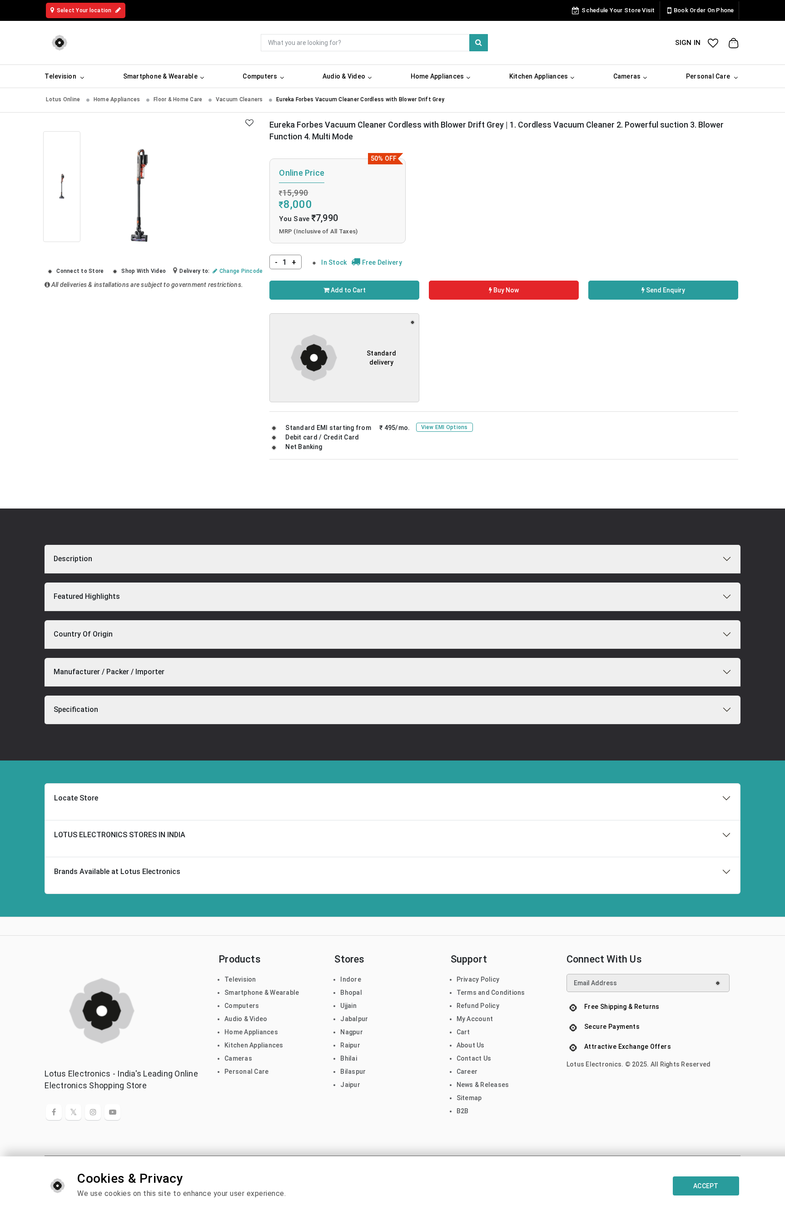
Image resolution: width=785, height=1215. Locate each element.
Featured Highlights (87, 596)
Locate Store (76, 798)
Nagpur (351, 1032)
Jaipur (350, 1084)
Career (467, 1071)
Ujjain (348, 1005)
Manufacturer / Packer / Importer (109, 671)
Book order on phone (704, 10)
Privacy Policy (478, 979)
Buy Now (505, 290)
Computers (241, 1005)
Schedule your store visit (618, 10)
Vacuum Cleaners (240, 99)
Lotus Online (63, 99)
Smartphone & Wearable (261, 992)
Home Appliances (118, 99)
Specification (76, 709)
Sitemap (469, 1097)
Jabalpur (354, 1018)
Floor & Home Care (179, 99)
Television (240, 979)
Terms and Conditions (491, 992)
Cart (463, 1032)
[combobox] (374, 42)
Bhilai (348, 1058)
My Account (475, 1018)
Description (73, 558)
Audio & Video (245, 1018)
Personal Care (246, 1071)
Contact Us (474, 1058)
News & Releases (483, 1084)
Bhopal (351, 992)
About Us (471, 1045)
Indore (350, 979)
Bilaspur (353, 1071)
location (85, 10)
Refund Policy (478, 1005)
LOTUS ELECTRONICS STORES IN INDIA (119, 834)
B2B (463, 1111)
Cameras (238, 1058)
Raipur (350, 1045)
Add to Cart (347, 290)
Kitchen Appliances (253, 1045)
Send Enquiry (665, 290)
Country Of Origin (83, 634)
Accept (706, 1186)
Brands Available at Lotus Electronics (117, 871)
